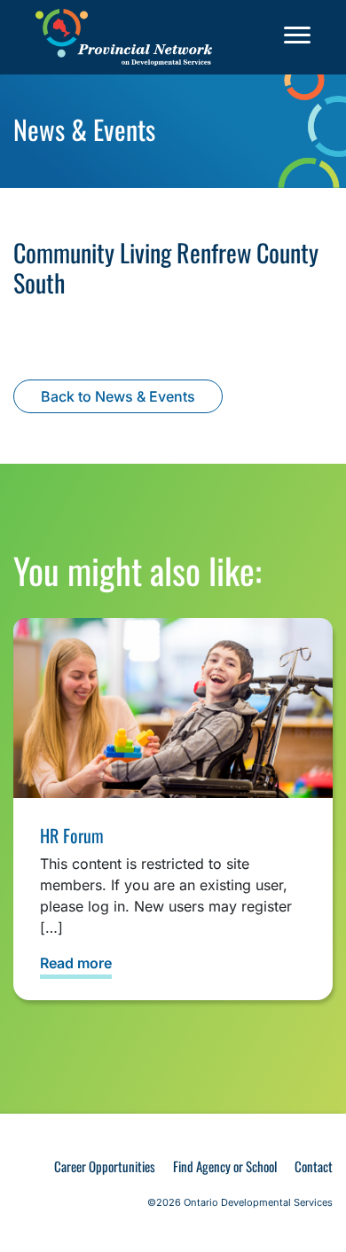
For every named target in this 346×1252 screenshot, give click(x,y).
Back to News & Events (118, 396)
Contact (314, 1166)
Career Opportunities (104, 1166)
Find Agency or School (225, 1166)
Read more (76, 963)
